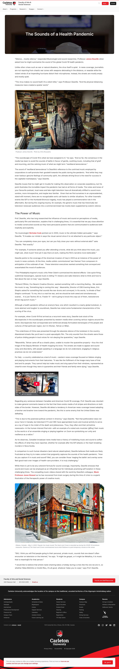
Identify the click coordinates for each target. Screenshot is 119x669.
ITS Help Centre (60, 617)
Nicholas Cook (35, 233)
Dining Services (83, 615)
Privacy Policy (48, 648)
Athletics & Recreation (108, 604)
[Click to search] (99, 3)
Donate (113, 3)
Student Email (60, 607)
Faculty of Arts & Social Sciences (24, 3)
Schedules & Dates (37, 602)
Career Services (61, 602)
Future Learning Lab (37, 617)
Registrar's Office (61, 612)
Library (34, 607)
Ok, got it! (107, 662)
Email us (35, 582)
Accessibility (58, 648)
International (7, 607)
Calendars (35, 612)
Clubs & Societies (84, 617)
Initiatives (6, 617)
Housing (58, 609)
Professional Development (11, 609)
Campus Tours (8, 615)
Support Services (37, 609)
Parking (81, 609)
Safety (81, 612)
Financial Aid (7, 612)
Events (81, 607)
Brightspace (35, 604)
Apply (104, 3)
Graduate (6, 604)
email (19, 625)
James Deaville (92, 59)
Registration (59, 615)
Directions (82, 604)
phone (14, 625)
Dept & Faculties (61, 604)
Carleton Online (36, 615)
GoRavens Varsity (107, 607)
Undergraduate (8, 602)
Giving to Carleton (107, 602)
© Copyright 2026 (69, 648)
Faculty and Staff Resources (104, 580)
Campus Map (83, 602)
